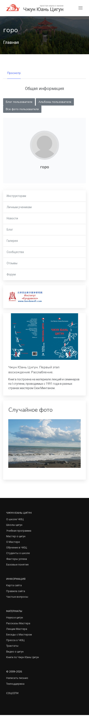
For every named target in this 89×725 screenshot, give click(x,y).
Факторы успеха (16, 558)
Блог (10, 229)
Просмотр (14, 73)
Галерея (12, 240)
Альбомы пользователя (54, 102)
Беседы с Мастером (19, 634)
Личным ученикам (19, 207)
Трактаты (12, 645)
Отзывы (12, 263)
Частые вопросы (17, 596)
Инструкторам (16, 196)
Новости (12, 218)
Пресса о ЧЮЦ (15, 640)
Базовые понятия (17, 564)
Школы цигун (14, 524)
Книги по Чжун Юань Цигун (22, 657)
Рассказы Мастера (18, 623)
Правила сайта (15, 591)
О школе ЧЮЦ (15, 519)
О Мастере (13, 541)
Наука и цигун (14, 617)
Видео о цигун (15, 651)
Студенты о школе (18, 553)
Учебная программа (18, 530)
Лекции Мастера (16, 628)
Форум (11, 274)
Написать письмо (17, 678)
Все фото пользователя (22, 109)
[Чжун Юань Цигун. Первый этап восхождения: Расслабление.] (44, 336)
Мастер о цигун (15, 536)
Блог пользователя (19, 102)
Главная (11, 42)
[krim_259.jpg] (44, 443)
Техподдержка (15, 683)
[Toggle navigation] (80, 8)
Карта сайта (14, 585)
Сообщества (15, 252)
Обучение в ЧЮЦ (16, 547)
